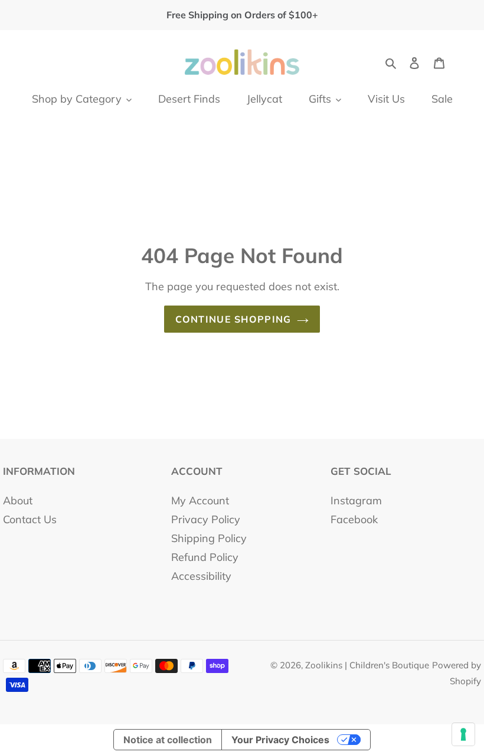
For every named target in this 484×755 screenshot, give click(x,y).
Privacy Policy (205, 519)
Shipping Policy (209, 538)
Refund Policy (204, 557)
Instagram (356, 500)
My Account (200, 500)
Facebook (354, 519)
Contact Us (30, 519)
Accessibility (201, 576)
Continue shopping (233, 319)
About (17, 500)
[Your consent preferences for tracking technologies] (463, 734)
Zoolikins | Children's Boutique (367, 665)
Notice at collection (167, 740)
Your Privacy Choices (280, 740)
